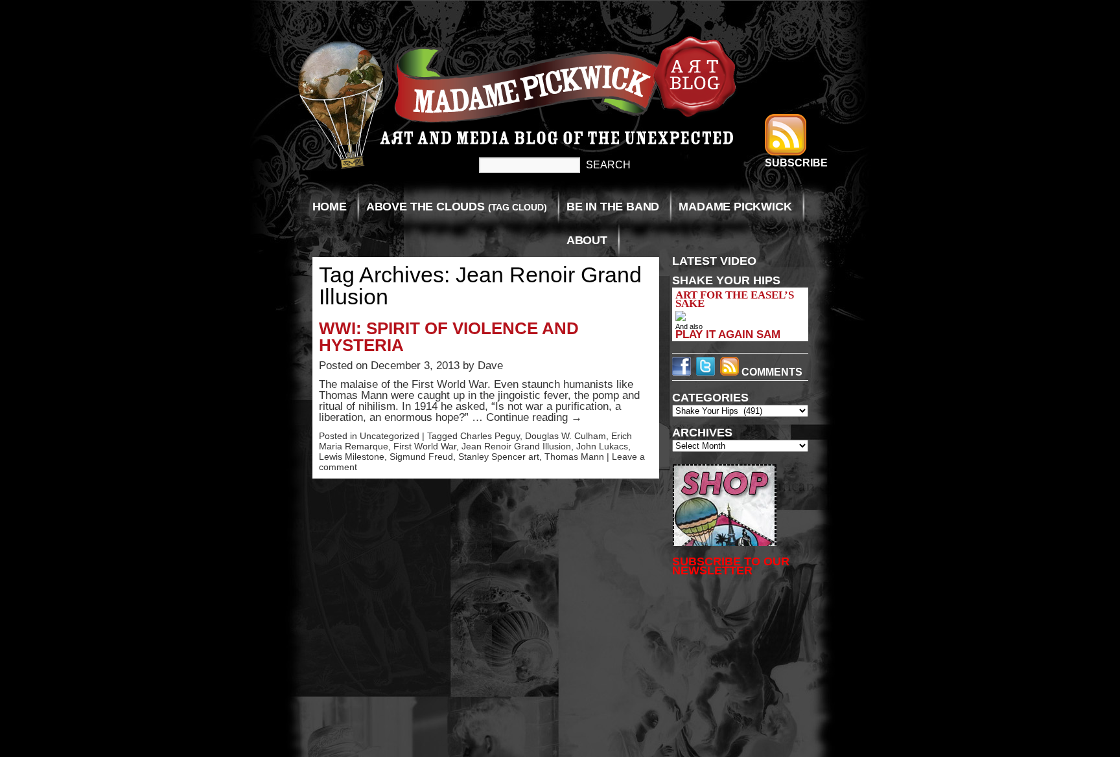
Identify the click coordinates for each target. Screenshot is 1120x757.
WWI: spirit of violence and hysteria (449, 336)
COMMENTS (770, 372)
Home (329, 206)
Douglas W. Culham (565, 436)
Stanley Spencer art (498, 456)
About (586, 240)
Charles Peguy (490, 436)
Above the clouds (456, 206)
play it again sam (727, 334)
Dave (490, 365)
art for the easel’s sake (734, 299)
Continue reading (534, 417)
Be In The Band (612, 206)
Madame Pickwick (735, 206)
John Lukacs (602, 446)
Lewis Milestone (351, 456)
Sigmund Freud (421, 456)
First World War (424, 446)
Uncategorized (389, 436)
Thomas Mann (574, 456)
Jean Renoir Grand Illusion (516, 446)
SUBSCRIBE (796, 162)
